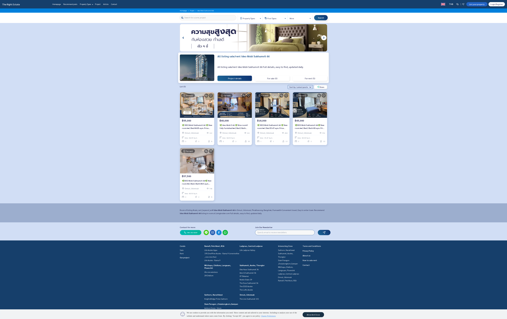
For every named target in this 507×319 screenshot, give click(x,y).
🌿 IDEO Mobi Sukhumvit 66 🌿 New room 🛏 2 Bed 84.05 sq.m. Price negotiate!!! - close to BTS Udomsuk (197, 127)
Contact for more (187, 227)
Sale (182, 250)
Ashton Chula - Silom (212, 308)
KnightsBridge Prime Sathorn (216, 299)
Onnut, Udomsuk (247, 295)
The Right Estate (11, 4)
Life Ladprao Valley (247, 250)
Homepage (56, 4)
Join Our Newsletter (264, 227)
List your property (477, 4)
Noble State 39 (246, 279)
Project (98, 4)
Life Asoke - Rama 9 (212, 260)
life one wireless (211, 272)
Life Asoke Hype (210, 250)
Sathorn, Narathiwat (213, 295)
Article (105, 4)
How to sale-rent (310, 260)
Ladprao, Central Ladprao (251, 246)
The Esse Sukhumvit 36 (249, 283)
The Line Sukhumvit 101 (249, 299)
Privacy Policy (308, 251)
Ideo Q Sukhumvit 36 (248, 273)
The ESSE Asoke (246, 286)
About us (306, 255)
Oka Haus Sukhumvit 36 (249, 269)
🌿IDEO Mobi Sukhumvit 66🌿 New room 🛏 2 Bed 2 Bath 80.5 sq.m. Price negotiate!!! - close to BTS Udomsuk (196, 182)
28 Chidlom (208, 275)
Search (321, 18)
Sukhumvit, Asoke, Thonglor (252, 265)
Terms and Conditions (312, 246)
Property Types (85, 4)
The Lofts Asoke (246, 289)
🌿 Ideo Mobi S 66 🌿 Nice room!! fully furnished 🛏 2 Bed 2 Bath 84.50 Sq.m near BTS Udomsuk (234, 127)
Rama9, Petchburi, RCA (214, 246)
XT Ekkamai (244, 276)
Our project (184, 257)
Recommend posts (70, 4)
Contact (114, 4)
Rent (182, 253)
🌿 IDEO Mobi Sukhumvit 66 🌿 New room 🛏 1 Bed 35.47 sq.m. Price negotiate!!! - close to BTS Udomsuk (272, 127)
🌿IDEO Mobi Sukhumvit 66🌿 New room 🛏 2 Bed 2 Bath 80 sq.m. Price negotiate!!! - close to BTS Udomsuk (310, 127)
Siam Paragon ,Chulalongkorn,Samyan (221, 304)
